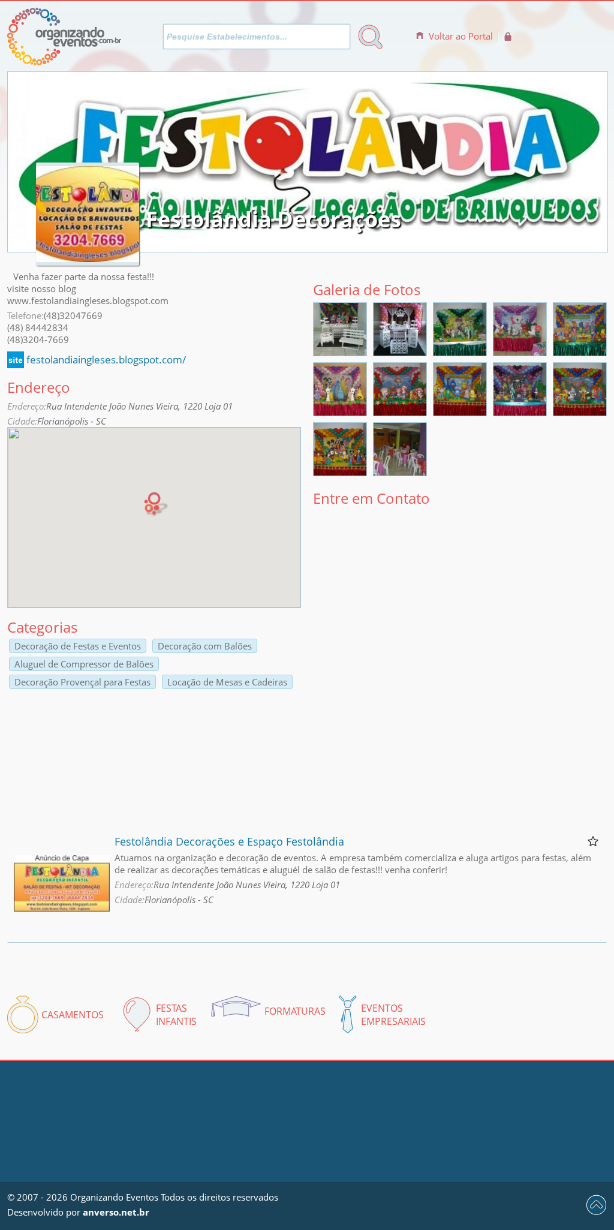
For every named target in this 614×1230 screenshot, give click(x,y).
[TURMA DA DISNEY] (340, 472)
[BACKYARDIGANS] (579, 352)
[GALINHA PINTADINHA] (460, 412)
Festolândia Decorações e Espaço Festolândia (229, 841)
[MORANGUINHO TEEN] (400, 412)
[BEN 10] (460, 352)
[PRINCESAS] (340, 412)
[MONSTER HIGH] (519, 412)
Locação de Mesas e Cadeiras (227, 682)
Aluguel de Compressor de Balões (84, 664)
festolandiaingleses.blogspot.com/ (106, 359)
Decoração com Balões (205, 646)
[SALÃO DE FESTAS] (400, 472)
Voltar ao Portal (461, 36)
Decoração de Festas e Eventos (77, 646)
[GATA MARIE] (519, 352)
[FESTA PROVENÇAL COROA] (400, 352)
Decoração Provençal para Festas (82, 682)
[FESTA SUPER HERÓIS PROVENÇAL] (340, 352)
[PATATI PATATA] (579, 412)
